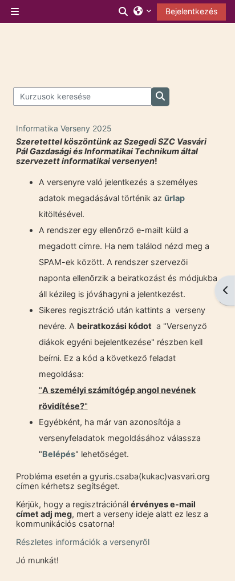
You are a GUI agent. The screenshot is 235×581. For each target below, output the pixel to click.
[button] (124, 11)
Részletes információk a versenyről (82, 542)
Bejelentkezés (191, 11)
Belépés (58, 454)
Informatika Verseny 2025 (64, 128)
